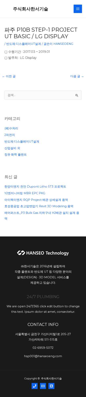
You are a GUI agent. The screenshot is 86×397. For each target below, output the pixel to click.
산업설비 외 (12, 148)
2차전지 (9, 135)
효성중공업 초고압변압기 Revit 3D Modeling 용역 (38, 206)
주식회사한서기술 (30, 8)
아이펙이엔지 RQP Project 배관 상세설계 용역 (36, 200)
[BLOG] (51, 386)
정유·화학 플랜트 (15, 154)
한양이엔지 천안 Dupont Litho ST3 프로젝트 (35, 186)
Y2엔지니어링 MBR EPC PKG (24, 193)
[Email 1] (43, 386)
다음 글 (77, 76)
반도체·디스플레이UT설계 (23, 44)
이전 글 (9, 76)
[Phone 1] (35, 386)
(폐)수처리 (11, 128)
